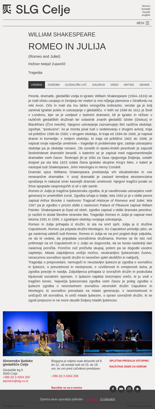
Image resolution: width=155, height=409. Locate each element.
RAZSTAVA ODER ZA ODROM (127, 366)
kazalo (146, 11)
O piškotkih (107, 399)
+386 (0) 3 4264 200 (16, 377)
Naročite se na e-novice (66, 387)
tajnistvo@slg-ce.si (15, 381)
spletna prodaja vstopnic (129, 360)
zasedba (54, 84)
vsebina (36, 84)
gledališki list (76, 84)
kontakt (146, 8)
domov (146, 5)
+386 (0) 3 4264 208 (64, 376)
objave (145, 84)
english (146, 14)
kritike (129, 84)
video (114, 84)
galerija (98, 84)
